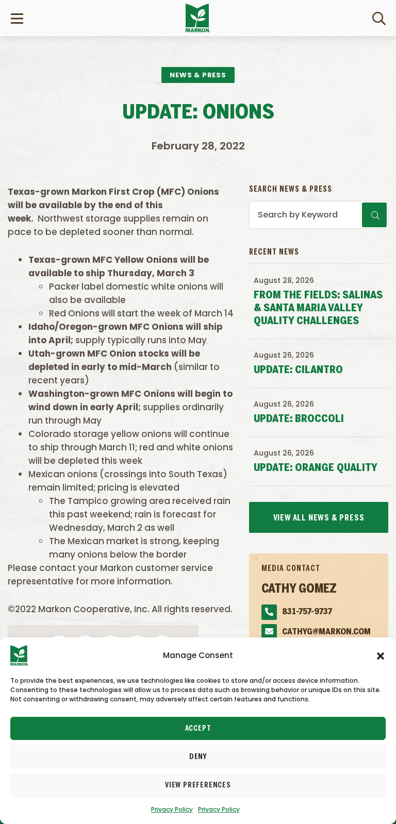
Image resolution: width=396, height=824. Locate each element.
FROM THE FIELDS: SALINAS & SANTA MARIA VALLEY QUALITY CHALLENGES (318, 308)
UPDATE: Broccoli (299, 419)
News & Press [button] (198, 75)
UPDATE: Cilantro (298, 370)
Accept (198, 728)
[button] (380, 655)
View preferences (198, 785)
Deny (198, 757)
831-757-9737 (307, 612)
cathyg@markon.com (326, 632)
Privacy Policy (172, 809)
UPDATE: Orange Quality (315, 468)
